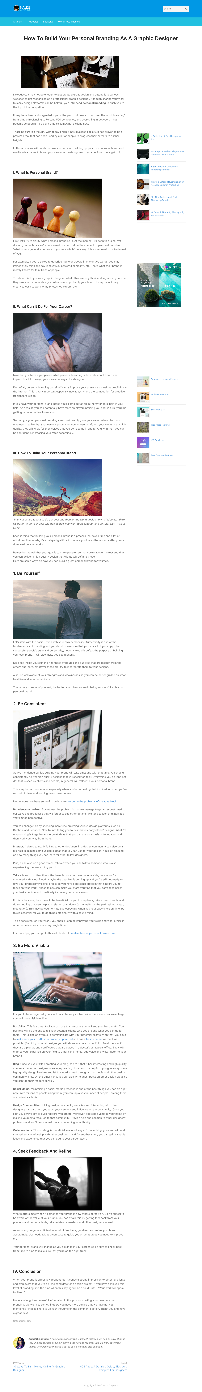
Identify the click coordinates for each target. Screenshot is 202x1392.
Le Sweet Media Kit (160, 394)
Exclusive (48, 21)
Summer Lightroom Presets (164, 379)
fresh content (94, 1039)
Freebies (33, 21)
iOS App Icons (157, 440)
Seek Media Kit (158, 409)
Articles (17, 21)
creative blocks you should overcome (92, 933)
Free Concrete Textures (162, 455)
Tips (29, 1320)
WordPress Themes (69, 21)
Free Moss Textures (160, 424)
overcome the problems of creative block (91, 801)
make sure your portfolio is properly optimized (44, 1039)
